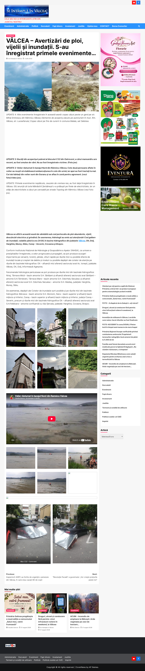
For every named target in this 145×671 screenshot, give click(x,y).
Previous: (27, 577)
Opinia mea (92, 26)
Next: (75, 577)
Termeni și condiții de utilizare (114, 408)
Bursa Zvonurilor (119, 26)
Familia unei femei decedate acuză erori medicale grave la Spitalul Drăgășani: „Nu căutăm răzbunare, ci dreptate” (119, 347)
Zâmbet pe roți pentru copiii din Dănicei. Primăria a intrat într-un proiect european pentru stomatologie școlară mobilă (119, 289)
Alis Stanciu (76, 627)
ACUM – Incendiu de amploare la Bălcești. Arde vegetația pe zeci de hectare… (119, 365)
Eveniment (9, 26)
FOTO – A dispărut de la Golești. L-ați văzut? (120, 303)
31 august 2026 (26, 627)
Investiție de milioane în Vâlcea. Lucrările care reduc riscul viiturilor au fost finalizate (120, 318)
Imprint (105, 421)
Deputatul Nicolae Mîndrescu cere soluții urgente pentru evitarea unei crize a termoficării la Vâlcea (119, 356)
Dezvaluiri (45, 26)
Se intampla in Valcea (15, 58)
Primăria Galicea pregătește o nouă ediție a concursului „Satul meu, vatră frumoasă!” (120, 297)
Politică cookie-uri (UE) (111, 417)
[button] (139, 26)
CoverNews (81, 667)
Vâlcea (82, 241)
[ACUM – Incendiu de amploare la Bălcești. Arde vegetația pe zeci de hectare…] (84, 603)
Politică (35, 26)
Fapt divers (57, 26)
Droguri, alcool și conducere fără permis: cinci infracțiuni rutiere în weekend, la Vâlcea (118, 310)
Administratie (23, 26)
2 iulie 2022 (28, 58)
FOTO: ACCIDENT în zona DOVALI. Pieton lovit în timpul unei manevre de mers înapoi (119, 325)
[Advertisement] (51, 141)
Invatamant (70, 26)
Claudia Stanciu (13, 627)
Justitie (81, 26)
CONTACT (104, 26)
